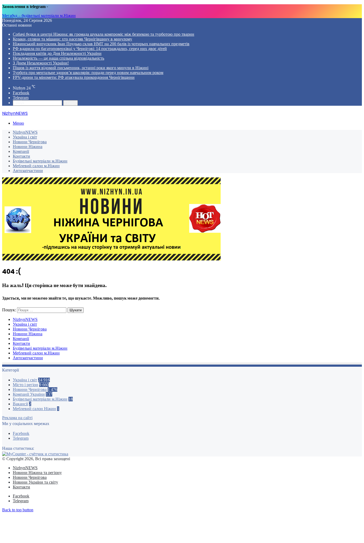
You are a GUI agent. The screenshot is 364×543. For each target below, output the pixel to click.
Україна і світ (25, 137)
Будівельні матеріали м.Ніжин (40, 161)
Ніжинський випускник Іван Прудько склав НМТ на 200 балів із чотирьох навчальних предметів (101, 44)
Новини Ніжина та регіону (37, 472)
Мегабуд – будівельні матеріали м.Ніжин (39, 15)
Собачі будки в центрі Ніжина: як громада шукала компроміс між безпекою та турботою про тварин (103, 34)
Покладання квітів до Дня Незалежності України (57, 53)
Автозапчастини (28, 170)
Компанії (21, 151)
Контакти (21, 156)
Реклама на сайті (17, 417)
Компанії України (29, 394)
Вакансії (20, 404)
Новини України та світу (35, 482)
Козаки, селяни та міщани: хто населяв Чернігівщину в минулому (72, 39)
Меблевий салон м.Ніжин (36, 166)
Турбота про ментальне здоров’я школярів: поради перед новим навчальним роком (88, 72)
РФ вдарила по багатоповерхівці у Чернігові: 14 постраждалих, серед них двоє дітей (90, 48)
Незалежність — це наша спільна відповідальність (58, 58)
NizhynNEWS (25, 132)
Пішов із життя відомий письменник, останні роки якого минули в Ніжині (80, 68)
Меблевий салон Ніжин (34, 408)
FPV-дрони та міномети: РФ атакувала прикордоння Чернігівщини (74, 77)
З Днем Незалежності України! (41, 63)
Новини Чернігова (30, 142)
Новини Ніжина (27, 146)
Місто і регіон (25, 384)
